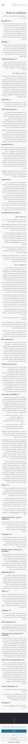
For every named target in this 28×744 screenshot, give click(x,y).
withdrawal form (16, 242)
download (11, 706)
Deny (14, 735)
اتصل (14, 723)
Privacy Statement (14, 513)
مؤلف (14, 721)
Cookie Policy (17, 742)
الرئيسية (14, 719)
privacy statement (6, 627)
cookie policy (16, 627)
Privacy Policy (11, 742)
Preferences (14, 739)
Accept (14, 731)
